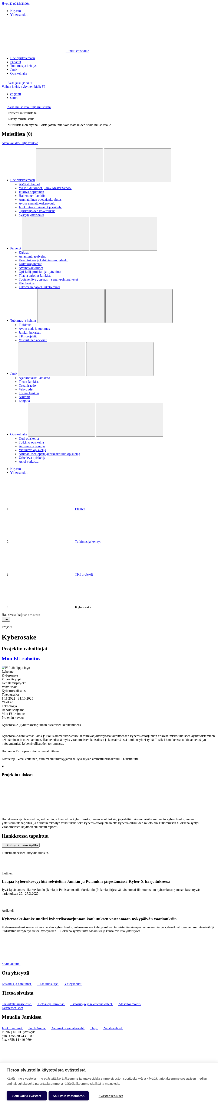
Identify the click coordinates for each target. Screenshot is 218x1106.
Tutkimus (25, 325)
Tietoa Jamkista (29, 381)
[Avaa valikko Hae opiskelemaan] (69, 165)
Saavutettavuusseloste (17, 1004)
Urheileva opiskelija (32, 457)
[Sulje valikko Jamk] (119, 359)
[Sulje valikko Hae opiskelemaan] (137, 165)
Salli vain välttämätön (69, 1096)
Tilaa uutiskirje (48, 984)
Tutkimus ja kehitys (23, 66)
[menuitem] (113, 94)
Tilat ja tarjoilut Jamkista (35, 275)
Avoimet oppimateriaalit (68, 1028)
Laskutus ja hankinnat (17, 984)
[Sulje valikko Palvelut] (123, 234)
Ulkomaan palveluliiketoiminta (39, 287)
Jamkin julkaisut (29, 332)
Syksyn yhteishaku (31, 215)
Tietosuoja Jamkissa (51, 1004)
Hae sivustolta (11, 614)
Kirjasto (15, 11)
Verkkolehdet (113, 1028)
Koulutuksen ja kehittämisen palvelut (43, 260)
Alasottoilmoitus (130, 1004)
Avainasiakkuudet (31, 268)
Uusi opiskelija (29, 438)
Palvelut (15, 62)
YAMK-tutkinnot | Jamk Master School (45, 188)
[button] (17, 83)
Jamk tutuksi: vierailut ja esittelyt (40, 207)
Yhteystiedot (18, 14)
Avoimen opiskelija (32, 446)
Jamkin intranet (12, 1028)
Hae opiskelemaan (22, 58)
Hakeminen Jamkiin (32, 195)
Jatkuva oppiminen (31, 192)
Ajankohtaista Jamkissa (34, 378)
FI (23, 86)
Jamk (13, 69)
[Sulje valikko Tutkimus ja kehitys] (139, 306)
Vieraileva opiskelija (32, 450)
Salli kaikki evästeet (26, 1096)
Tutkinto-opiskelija (31, 442)
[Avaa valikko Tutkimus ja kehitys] (71, 306)
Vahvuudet (26, 389)
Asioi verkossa (29, 461)
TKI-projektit (28, 336)
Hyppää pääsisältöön (16, 3)
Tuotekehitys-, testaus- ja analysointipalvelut (48, 279)
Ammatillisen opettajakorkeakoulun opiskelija (49, 454)
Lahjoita (24, 401)
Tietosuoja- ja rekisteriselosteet (92, 1004)
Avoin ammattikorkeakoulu (37, 203)
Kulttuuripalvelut (30, 264)
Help (94, 1028)
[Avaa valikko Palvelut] (55, 234)
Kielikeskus (26, 283)
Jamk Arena (37, 1028)
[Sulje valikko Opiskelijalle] (129, 420)
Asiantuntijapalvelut (32, 256)
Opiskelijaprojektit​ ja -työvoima (40, 272)
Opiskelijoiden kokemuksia (37, 211)
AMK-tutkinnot (29, 184)
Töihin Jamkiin (29, 393)
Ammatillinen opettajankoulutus (40, 199)
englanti (15, 94)
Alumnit (24, 397)
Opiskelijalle (18, 73)
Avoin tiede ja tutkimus (34, 328)
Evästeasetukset (12, 1008)
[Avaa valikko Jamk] (51, 359)
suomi (14, 97)
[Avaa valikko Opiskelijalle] (61, 420)
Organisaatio (27, 385)
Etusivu (80, 509)
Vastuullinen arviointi (33, 340)
